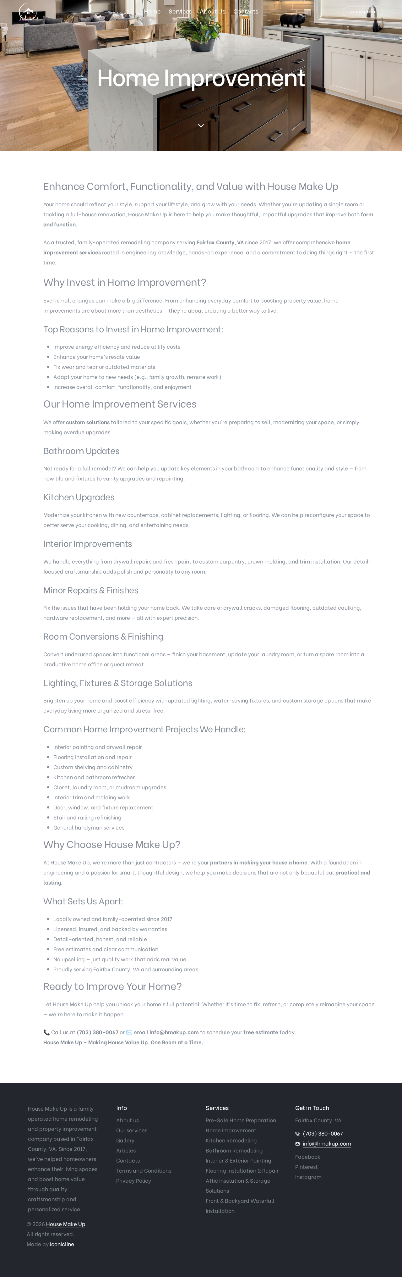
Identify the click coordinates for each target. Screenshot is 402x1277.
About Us (212, 11)
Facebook (307, 1156)
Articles (126, 1150)
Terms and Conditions (143, 1170)
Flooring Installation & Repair (242, 1170)
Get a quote (363, 12)
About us (127, 1120)
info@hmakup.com (327, 1143)
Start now (8, 597)
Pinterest (306, 1166)
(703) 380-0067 (323, 1133)
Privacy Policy (133, 1180)
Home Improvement (231, 1130)
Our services (131, 1130)
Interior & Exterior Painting (238, 1160)
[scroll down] (201, 125)
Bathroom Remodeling (234, 1150)
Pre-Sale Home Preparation (241, 1120)
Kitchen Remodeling (231, 1140)
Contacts (245, 11)
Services (180, 11)
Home (152, 11)
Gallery (125, 1140)
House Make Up (65, 1224)
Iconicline (62, 1244)
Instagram (308, 1176)
